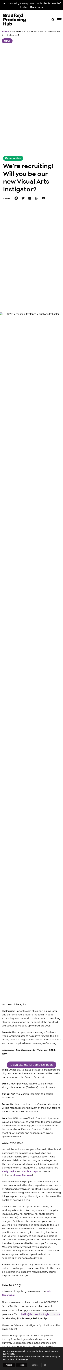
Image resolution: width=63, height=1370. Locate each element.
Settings (35, 1365)
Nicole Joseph (30, 1171)
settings (24, 1359)
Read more (36, 7)
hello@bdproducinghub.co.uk (40, 1314)
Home (5, 31)
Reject (21, 1365)
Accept (9, 1365)
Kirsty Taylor (9, 1171)
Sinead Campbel (22, 1175)
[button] (53, 19)
